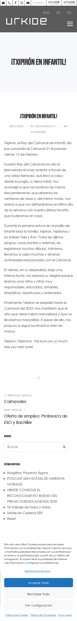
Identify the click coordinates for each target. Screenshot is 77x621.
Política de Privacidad (43, 615)
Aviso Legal (64, 615)
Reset (11, 518)
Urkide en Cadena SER (25, 513)
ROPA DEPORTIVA (38, 2)
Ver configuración (38, 605)
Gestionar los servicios (38, 571)
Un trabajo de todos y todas (29, 507)
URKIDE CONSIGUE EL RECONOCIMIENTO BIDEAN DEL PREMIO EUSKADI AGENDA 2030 (32, 495)
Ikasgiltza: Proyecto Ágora (27, 473)
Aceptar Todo (38, 583)
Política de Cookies (17, 615)
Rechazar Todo (38, 594)
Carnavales (15, 401)
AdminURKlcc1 (45, 126)
